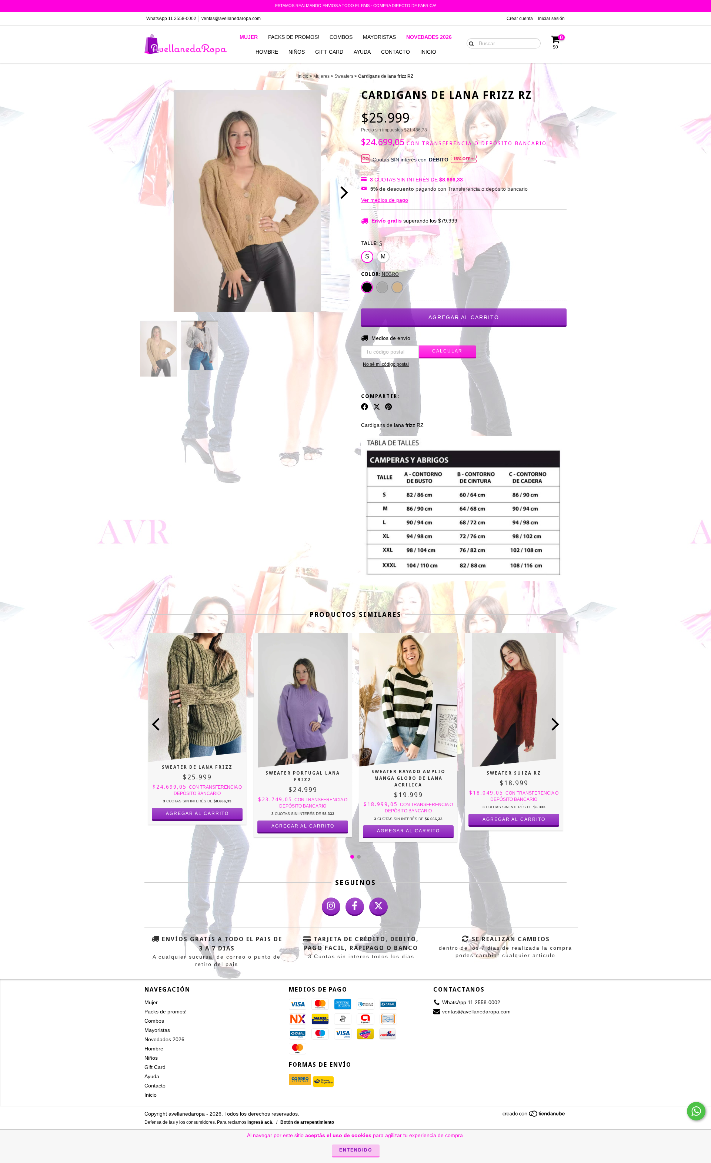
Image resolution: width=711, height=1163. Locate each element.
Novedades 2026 (429, 37)
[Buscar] (470, 43)
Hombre (267, 52)
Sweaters (343, 76)
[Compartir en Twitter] (376, 406)
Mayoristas (379, 37)
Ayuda (362, 52)
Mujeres (321, 76)
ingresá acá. (260, 1122)
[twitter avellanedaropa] (378, 907)
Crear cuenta (520, 18)
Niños (296, 52)
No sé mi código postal (386, 364)
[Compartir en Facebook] (364, 406)
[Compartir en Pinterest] (388, 406)
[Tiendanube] (534, 1115)
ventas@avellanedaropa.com (231, 18)
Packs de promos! (293, 37)
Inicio (428, 52)
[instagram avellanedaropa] (331, 907)
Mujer (249, 37)
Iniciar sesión (551, 18)
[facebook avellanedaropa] (355, 907)
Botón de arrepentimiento (307, 1122)
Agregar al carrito (197, 813)
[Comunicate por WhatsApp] (696, 1111)
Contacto (395, 52)
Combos (341, 37)
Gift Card (329, 52)
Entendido (355, 1150)
